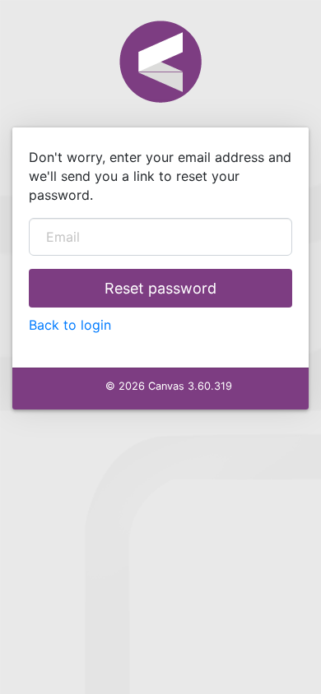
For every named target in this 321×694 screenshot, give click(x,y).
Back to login (70, 325)
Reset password (160, 288)
